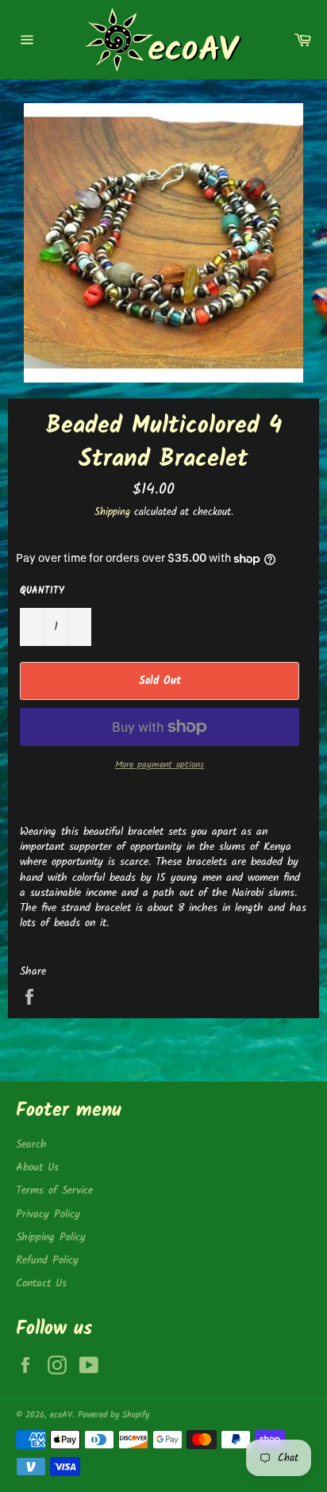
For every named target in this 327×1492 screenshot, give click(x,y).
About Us (37, 1167)
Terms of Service (54, 1190)
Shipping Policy (51, 1237)
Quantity (42, 591)
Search (31, 1144)
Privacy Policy (48, 1214)
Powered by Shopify (113, 1415)
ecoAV (61, 1415)
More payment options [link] (159, 765)
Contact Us (41, 1283)
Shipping (112, 512)
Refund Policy (47, 1260)
